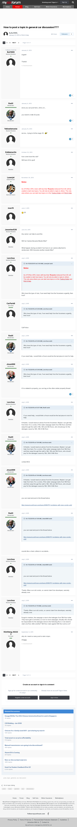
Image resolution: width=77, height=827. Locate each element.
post (5, 778)
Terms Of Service (25, 820)
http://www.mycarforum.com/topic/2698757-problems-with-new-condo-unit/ (47, 505)
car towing (18, 803)
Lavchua (11, 258)
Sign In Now (54, 697)
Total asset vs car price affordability (18, 738)
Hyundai (70, 805)
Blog (26, 7)
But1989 (14, 33)
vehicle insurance (11, 809)
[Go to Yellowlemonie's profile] (10, 139)
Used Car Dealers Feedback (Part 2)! (18, 767)
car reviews (20, 805)
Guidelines (63, 820)
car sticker (47, 809)
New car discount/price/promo (16, 760)
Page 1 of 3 (26, 42)
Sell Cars (37, 7)
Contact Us (45, 822)
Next (14, 42)
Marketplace (67, 7)
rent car (56, 801)
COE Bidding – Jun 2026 (13, 723)
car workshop (67, 807)
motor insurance (31, 803)
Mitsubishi (18, 807)
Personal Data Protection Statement (45, 820)
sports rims (50, 801)
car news (26, 805)
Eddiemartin (10, 152)
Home (8, 7)
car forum (23, 801)
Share (54, 34)
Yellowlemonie (10, 129)
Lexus (12, 807)
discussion (22, 778)
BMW (23, 807)
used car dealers (58, 807)
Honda (56, 805)
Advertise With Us (33, 822)
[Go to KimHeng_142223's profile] (10, 644)
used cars (71, 803)
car (18, 778)
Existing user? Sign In (49, 2)
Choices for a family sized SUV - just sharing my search (25, 730)
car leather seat (10, 803)
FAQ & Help (25, 35)
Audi (64, 805)
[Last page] (18, 42)
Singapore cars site (54, 803)
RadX (10, 103)
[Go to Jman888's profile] (10, 375)
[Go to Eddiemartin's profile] (10, 163)
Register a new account (22, 697)
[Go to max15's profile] (10, 217)
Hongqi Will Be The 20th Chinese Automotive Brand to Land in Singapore (31, 716)
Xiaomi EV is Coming (12, 752)
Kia (66, 805)
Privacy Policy (12, 820)
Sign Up (64, 2)
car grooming (62, 801)
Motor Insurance (51, 7)
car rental (44, 807)
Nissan (60, 805)
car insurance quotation (23, 809)
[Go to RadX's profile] (10, 114)
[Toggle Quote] (24, 263)
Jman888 (11, 364)
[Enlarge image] (46, 133)
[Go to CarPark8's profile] (10, 314)
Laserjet (10, 177)
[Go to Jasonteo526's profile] (10, 240)
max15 (11, 208)
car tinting (44, 801)
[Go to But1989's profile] (6, 34)
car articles (13, 805)
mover (61, 809)
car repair (69, 801)
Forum (17, 7)
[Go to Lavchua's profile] (10, 269)
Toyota (51, 805)
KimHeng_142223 (11, 633)
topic (8, 778)
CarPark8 (11, 303)
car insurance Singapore (37, 809)
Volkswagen (7, 807)
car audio (50, 807)
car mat (23, 803)
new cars (6, 805)
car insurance (55, 809)
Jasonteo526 (11, 230)
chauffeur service (69, 809)
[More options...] (72, 50)
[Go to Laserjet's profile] (10, 188)
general (13, 778)
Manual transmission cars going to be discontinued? (24, 745)
